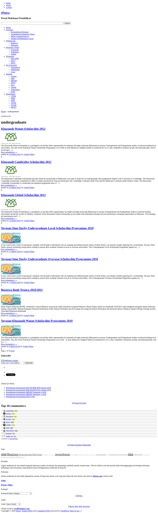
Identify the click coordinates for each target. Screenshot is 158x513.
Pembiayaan (10, 41)
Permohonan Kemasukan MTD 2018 (20, 397)
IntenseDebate (14, 439)
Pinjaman (14, 45)
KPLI (13, 61)
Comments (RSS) (43, 511)
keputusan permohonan (118, 455)
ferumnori (9, 433)
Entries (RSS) (27, 511)
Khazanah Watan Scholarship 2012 (23, 128)
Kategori (4, 493)
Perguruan (10, 56)
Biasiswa (14, 43)
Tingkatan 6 (15, 67)
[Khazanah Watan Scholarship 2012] (11, 143)
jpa (108, 455)
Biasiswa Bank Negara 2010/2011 (22, 289)
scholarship (101, 454)
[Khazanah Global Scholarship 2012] (11, 210)
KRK (13, 92)
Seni (12, 85)
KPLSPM (15, 59)
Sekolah (9, 74)
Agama (14, 76)
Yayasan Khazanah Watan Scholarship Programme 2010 (37, 320)
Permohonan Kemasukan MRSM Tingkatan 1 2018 (26, 394)
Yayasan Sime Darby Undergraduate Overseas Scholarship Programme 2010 (49, 259)
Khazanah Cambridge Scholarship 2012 (26, 161)
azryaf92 (8, 419)
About (8, 5)
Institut (13, 54)
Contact (9, 7)
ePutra (5, 12)
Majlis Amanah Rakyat (20, 36)
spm (4, 454)
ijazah (52, 455)
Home (8, 3)
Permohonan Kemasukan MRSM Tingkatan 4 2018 (26, 392)
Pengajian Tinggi (12, 47)
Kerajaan (9, 30)
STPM (13, 103)
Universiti (15, 50)
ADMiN (8, 425)
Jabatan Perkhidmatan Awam (22, 39)
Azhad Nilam (29, 154)
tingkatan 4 (46, 455)
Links (3, 480)
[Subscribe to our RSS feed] (9, 360)
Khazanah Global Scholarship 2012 (23, 195)
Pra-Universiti (11, 65)
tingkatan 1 (146, 455)
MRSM (14, 81)
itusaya (8, 422)
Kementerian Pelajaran (20, 32)
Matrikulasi (15, 70)
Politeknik (15, 52)
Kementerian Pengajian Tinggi (23, 34)
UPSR (13, 96)
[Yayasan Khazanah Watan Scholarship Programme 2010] (11, 335)
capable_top (9, 436)
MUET (14, 107)
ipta (130, 454)
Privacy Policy (7, 485)
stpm (76, 455)
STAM (13, 105)
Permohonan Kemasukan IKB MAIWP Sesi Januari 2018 (28, 390)
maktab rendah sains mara (87, 455)
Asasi (13, 72)
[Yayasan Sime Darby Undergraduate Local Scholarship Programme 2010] (11, 243)
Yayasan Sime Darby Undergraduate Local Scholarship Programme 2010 (47, 228)
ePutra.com (97, 476)
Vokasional (15, 90)
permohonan (62, 454)
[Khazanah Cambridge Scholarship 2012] (11, 176)
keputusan (5, 457)
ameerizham (9, 416)
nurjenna (8, 413)
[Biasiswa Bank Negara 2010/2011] (11, 304)
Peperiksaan (10, 94)
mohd (7, 428)
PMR (13, 98)
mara (72, 455)
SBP (12, 78)
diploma (12, 457)
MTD (13, 83)
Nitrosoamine (10, 430)
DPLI (13, 63)
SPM (13, 101)
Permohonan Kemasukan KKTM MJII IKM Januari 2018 (28, 388)
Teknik (13, 87)
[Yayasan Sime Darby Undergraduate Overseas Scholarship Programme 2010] (11, 274)
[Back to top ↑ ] (75, 511)
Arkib (3, 504)
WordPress (65, 511)
